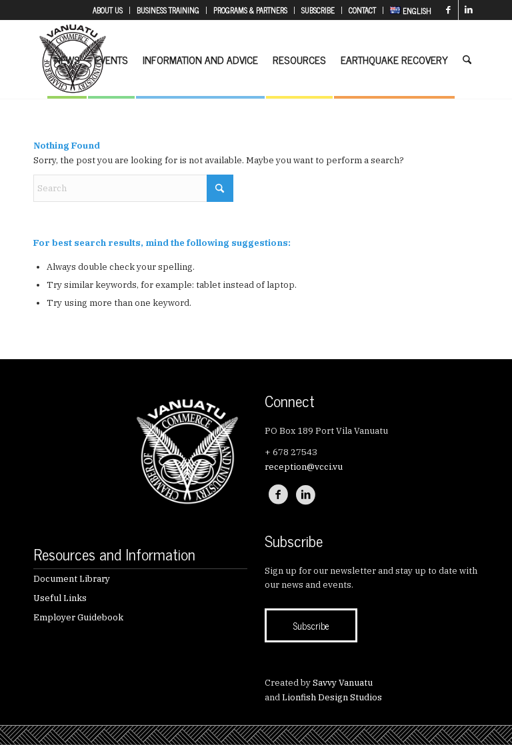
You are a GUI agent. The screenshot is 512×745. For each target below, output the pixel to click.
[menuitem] (108, 10)
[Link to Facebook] (448, 10)
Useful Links (60, 598)
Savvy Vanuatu (343, 682)
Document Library (71, 578)
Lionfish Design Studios (332, 697)
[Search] (467, 59)
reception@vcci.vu (304, 466)
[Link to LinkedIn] (469, 10)
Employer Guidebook (78, 617)
